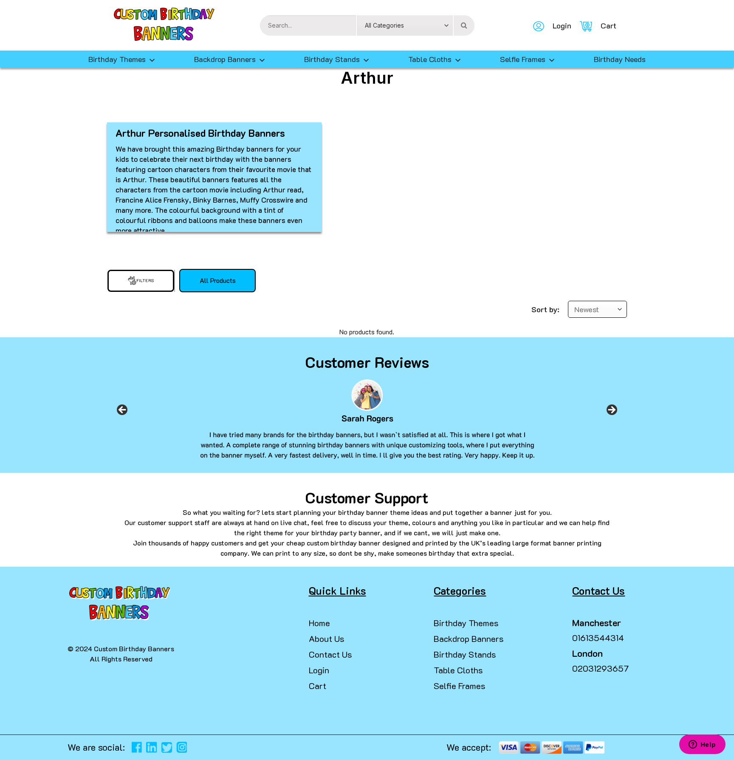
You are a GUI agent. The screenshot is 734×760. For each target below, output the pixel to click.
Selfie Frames (522, 59)
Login (319, 669)
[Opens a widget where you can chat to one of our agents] (702, 745)
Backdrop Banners (225, 59)
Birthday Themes (466, 622)
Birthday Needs (620, 59)
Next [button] (612, 412)
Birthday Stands (332, 59)
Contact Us (330, 654)
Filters (145, 280)
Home (319, 622)
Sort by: (545, 309)
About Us (326, 638)
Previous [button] (122, 412)
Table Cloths (430, 59)
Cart (317, 685)
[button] (10, 743)
